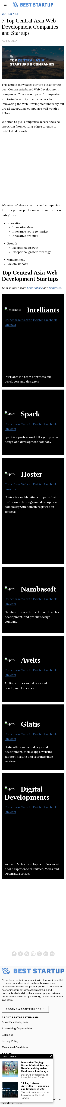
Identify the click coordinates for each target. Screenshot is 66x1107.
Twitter (38, 320)
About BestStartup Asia (15, 1022)
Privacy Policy (10, 1041)
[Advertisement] (33, 170)
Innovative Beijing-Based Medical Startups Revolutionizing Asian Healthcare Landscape (35, 1067)
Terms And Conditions (15, 1047)
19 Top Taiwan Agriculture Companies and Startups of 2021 (35, 1086)
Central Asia (10, 14)
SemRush (55, 288)
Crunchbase (35, 288)
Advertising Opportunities (17, 1028)
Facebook (50, 320)
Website (26, 320)
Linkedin (10, 324)
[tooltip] (14, 953)
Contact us (8, 1034)
